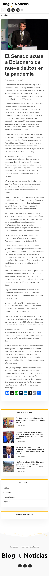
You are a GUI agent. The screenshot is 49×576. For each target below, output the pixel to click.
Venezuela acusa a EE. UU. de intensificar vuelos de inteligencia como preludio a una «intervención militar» (30, 450)
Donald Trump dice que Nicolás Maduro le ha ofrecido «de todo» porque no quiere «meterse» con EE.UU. (29, 435)
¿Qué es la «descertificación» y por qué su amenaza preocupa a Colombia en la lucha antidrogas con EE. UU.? (30, 465)
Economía (7, 492)
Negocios (6, 501)
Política (5, 15)
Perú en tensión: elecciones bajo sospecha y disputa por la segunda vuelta (30, 420)
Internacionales (9, 497)
